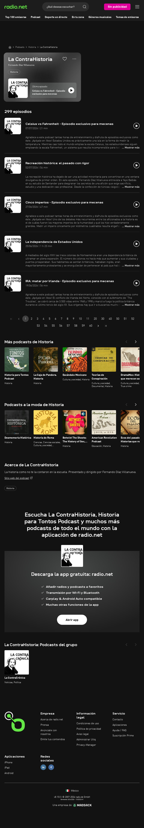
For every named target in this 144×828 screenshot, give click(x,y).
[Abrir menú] (137, 6)
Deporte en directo (56, 17)
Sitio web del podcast (16, 478)
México (74, 790)
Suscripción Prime (123, 735)
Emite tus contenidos (52, 739)
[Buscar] (84, 6)
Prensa (44, 725)
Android (9, 773)
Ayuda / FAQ (119, 730)
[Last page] (106, 326)
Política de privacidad (88, 729)
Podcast (35, 17)
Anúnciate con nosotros (48, 732)
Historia (14, 72)
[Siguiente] (136, 340)
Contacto (117, 719)
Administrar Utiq (86, 739)
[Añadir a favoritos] (65, 59)
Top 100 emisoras (15, 17)
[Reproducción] (71, 90)
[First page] (11, 319)
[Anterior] (126, 340)
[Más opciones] (74, 59)
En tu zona (78, 17)
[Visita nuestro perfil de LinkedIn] (43, 767)
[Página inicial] (9, 47)
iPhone (8, 762)
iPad (7, 767)
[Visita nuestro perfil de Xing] (51, 767)
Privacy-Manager (86, 745)
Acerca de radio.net (51, 719)
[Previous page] (19, 319)
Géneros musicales (99, 17)
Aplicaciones (119, 725)
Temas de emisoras (127, 17)
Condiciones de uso (87, 723)
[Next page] (98, 326)
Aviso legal (82, 734)
